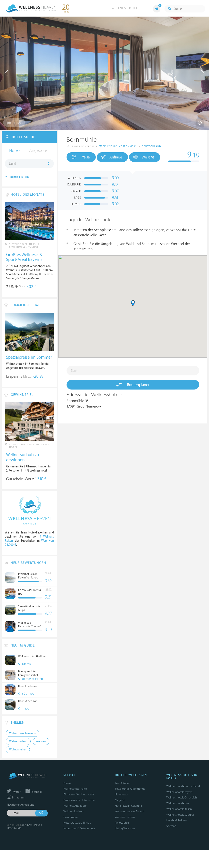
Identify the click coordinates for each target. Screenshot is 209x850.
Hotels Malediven (176, 820)
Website (148, 157)
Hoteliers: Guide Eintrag (77, 822)
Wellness (41, 741)
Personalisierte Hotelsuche (78, 800)
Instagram (18, 797)
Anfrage (115, 157)
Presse (67, 783)
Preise (85, 157)
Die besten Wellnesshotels (78, 794)
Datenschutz (87, 828)
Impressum (70, 828)
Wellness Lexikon (73, 811)
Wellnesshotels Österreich (181, 797)
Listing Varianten (125, 828)
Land (12, 164)
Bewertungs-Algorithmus (130, 788)
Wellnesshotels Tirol (177, 803)
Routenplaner (137, 385)
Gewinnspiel (70, 817)
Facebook (36, 792)
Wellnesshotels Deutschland (183, 786)
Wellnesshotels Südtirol (180, 814)
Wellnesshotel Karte (75, 788)
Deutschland (151, 146)
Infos (17, 122)
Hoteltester (121, 794)
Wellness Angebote (75, 805)
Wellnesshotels (126, 8)
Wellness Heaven (125, 817)
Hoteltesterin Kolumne (128, 805)
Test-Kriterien (122, 783)
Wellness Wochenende (22, 733)
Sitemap (171, 826)
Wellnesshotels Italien (179, 809)
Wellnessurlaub (18, 741)
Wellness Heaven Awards (130, 811)
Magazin (120, 800)
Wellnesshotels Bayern (179, 792)
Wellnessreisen (18, 749)
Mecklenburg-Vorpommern (118, 146)
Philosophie (122, 822)
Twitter (16, 792)
